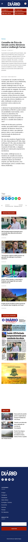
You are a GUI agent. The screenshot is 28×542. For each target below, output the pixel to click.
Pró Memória (4, 512)
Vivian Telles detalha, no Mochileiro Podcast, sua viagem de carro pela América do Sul (12, 281)
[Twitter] (9, 479)
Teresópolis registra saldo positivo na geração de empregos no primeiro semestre (12, 257)
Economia (4, 505)
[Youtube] (13, 479)
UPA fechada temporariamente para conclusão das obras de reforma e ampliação (11, 233)
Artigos (3, 492)
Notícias (3, 39)
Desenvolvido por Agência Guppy (14, 538)
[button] (25, 4)
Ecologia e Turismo (6, 502)
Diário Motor (4, 500)
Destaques (4, 497)
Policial (3, 509)
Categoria (4, 495)
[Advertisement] (14, 26)
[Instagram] (6, 479)
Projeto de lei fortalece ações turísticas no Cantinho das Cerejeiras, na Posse (13, 304)
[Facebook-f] (2, 479)
